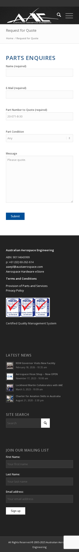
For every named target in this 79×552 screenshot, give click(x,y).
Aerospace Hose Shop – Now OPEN (37, 374)
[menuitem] (56, 15)
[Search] (56, 15)
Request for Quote (21, 30)
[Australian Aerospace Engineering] (33, 15)
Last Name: (13, 474)
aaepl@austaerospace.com (24, 267)
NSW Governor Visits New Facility (35, 363)
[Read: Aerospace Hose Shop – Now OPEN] (10, 377)
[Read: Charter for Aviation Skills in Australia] (10, 399)
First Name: (13, 457)
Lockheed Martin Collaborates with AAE (39, 385)
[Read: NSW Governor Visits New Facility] (10, 366)
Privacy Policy (15, 290)
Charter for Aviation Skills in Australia (38, 396)
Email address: (15, 492)
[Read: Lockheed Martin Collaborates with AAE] (10, 388)
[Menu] (67, 15)
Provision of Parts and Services (27, 286)
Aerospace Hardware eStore (25, 271)
